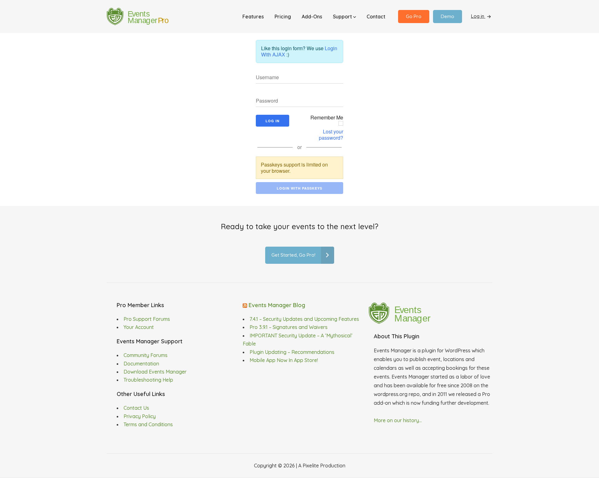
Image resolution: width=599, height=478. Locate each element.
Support (343, 16)
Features (253, 16)
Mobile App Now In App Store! (284, 360)
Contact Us (136, 408)
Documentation (141, 363)
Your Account (139, 327)
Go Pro (413, 16)
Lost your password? (331, 134)
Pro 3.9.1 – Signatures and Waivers (289, 327)
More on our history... (398, 420)
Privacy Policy (140, 416)
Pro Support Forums (147, 319)
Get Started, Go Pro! (293, 255)
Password (264, 101)
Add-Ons (312, 16)
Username (265, 78)
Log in (478, 16)
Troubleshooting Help (148, 380)
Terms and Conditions (148, 424)
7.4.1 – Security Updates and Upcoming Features (304, 319)
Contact (376, 16)
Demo (447, 16)
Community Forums (146, 355)
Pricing (283, 16)
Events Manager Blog (277, 305)
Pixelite (311, 465)
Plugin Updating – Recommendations (292, 352)
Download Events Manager (155, 372)
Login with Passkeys (299, 188)
